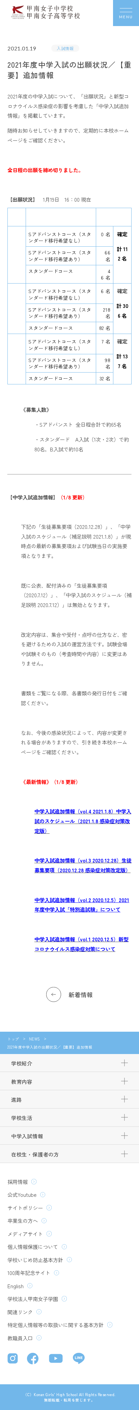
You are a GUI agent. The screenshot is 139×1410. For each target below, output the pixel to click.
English (15, 1286)
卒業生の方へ (22, 1220)
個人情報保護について (32, 1246)
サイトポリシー (25, 1207)
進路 (16, 1099)
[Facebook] (34, 1359)
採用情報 (17, 1181)
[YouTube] (57, 1359)
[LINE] (79, 1359)
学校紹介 (21, 1063)
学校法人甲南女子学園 (32, 1298)
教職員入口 (20, 1338)
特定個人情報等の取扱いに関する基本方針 (55, 1324)
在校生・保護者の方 (35, 1154)
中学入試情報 (27, 1136)
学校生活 (21, 1117)
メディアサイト (25, 1233)
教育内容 (21, 1081)
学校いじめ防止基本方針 (35, 1259)
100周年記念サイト (28, 1272)
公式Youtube (21, 1194)
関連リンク (20, 1312)
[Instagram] (13, 1359)
